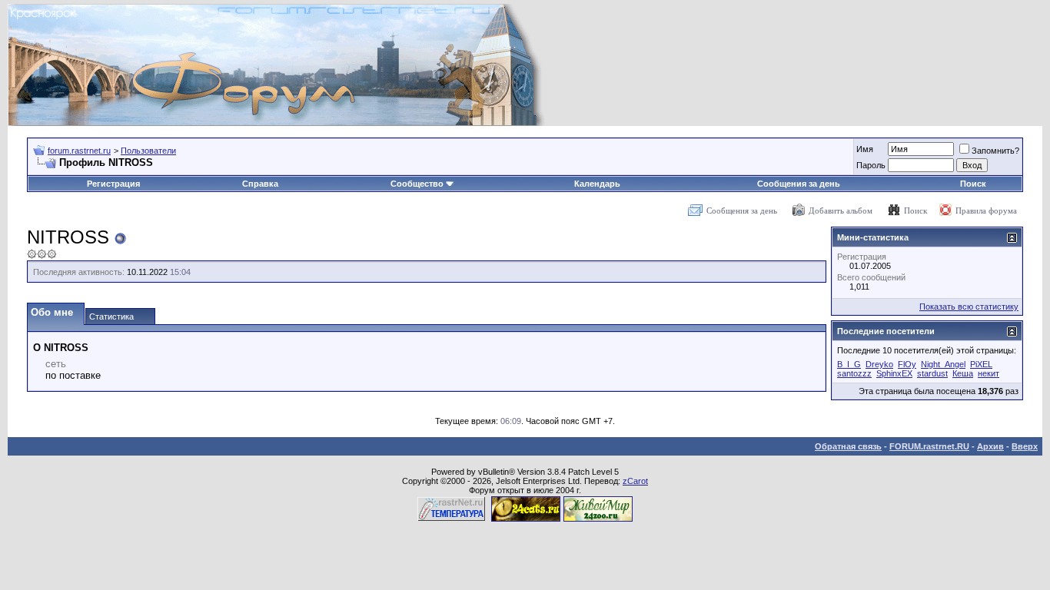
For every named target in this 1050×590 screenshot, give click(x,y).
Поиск (973, 183)
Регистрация (113, 183)
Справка (260, 183)
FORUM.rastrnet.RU (929, 446)
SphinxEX (894, 373)
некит (988, 373)
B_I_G (849, 364)
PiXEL (981, 364)
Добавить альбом (840, 210)
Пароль (871, 165)
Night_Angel (943, 364)
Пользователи (148, 150)
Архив (990, 446)
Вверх (1025, 446)
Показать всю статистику (968, 306)
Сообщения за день (798, 183)
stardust (932, 373)
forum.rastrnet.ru (79, 150)
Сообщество (417, 183)
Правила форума (986, 210)
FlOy (907, 364)
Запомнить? (995, 150)
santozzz (854, 373)
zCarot (635, 481)
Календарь (597, 183)
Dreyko (879, 364)
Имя (864, 149)
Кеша (962, 373)
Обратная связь (848, 446)
